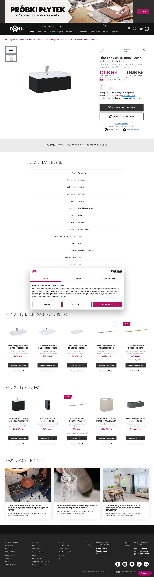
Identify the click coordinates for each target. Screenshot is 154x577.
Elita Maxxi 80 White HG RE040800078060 (47, 346)
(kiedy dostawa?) (128, 95)
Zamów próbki (64, 549)
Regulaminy (36, 545)
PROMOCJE (42, 32)
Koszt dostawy (37, 552)
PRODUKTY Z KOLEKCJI (97, 145)
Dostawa (35, 549)
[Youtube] (132, 566)
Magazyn (9, 545)
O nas (61, 555)
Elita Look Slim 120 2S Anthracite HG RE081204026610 (135, 420)
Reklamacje (36, 558)
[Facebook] (117, 566)
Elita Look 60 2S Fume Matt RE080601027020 (106, 419)
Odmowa (47, 304)
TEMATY (115, 32)
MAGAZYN (70, 32)
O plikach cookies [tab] (108, 278)
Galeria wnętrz (11, 542)
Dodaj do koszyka (18, 365)
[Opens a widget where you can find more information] (144, 573)
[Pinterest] (139, 566)
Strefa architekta (65, 552)
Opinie (61, 542)
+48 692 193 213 (113, 130)
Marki (7, 562)
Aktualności (10, 565)
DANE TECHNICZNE (55, 145)
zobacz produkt (47, 438)
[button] (11, 50)
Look (125, 51)
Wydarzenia (10, 552)
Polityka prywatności (39, 565)
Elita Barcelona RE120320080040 (77, 419)
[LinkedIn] (146, 566)
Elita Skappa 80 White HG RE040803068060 (18, 346)
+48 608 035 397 (140, 549)
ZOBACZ (143, 11)
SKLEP (31, 32)
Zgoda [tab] (45, 278)
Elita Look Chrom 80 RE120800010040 (106, 346)
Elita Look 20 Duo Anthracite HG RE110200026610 (47, 420)
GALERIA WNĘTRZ (56, 32)
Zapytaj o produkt (121, 123)
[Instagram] (124, 566)
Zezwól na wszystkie (107, 304)
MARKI (105, 32)
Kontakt (35, 542)
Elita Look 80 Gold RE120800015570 (136, 346)
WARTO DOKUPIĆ (75, 145)
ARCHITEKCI (95, 32)
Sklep (7, 549)
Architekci (9, 555)
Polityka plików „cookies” (41, 562)
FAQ (60, 558)
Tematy (8, 558)
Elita (101, 51)
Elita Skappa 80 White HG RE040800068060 (77, 346)
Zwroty (34, 555)
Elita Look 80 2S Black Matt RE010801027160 (18, 419)
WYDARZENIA (82, 32)
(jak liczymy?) (136, 98)
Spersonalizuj (76, 304)
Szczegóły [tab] (77, 278)
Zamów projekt (64, 545)
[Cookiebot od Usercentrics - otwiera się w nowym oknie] (113, 271)
